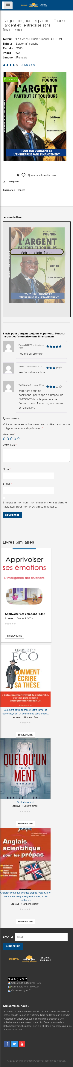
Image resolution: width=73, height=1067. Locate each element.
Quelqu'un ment (25, 802)
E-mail (7, 483)
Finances (20, 190)
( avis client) (28, 64)
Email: (8, 937)
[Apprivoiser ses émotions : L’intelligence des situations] (26, 578)
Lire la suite (14, 636)
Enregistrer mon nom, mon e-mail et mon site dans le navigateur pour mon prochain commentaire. (35, 504)
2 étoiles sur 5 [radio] (7, 438)
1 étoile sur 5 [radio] (4, 438)
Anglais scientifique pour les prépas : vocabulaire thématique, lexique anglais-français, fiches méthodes (25, 896)
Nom (6, 469)
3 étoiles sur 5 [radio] (11, 438)
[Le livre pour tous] (34, 4)
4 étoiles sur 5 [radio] (14, 438)
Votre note (9, 434)
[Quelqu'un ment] (25, 768)
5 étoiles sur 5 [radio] (18, 438)
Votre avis (9, 444)
